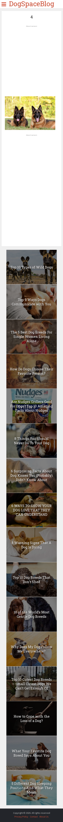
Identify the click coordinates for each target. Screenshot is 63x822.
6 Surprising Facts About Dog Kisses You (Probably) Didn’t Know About (32, 475)
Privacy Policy (21, 816)
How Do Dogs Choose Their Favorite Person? (31, 371)
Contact (34, 816)
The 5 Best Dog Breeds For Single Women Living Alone (31, 336)
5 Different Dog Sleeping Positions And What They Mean (31, 787)
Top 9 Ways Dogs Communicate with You (31, 301)
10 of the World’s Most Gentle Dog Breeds (31, 614)
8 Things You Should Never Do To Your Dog (31, 440)
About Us (44, 816)
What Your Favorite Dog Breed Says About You (31, 753)
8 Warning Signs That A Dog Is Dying (31, 545)
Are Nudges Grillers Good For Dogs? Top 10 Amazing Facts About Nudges (31, 406)
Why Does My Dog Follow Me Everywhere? (31, 649)
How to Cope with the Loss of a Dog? (32, 718)
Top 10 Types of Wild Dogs (31, 267)
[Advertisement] (31, 59)
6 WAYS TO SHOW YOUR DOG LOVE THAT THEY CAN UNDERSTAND (31, 510)
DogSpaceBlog (31, 4)
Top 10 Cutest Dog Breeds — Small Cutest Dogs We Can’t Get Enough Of (31, 683)
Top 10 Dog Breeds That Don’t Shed (31, 579)
